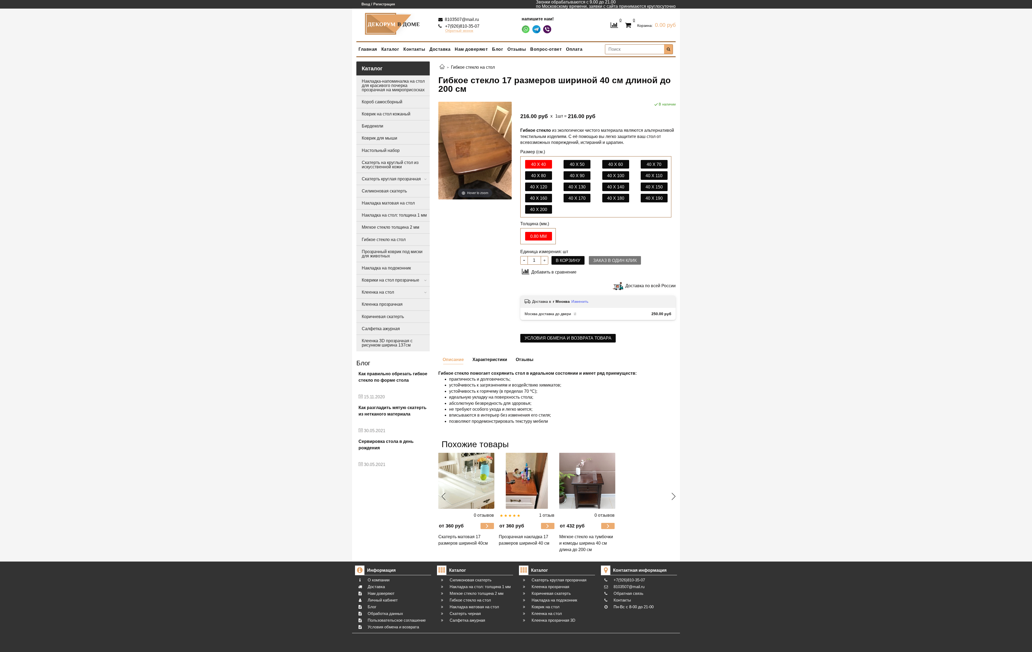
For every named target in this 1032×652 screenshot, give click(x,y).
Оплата (574, 49)
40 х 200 (538, 209)
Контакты (414, 49)
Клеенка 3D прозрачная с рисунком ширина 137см (387, 342)
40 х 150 (654, 187)
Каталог (390, 49)
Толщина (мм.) (534, 224)
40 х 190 (654, 198)
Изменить (579, 301)
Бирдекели (372, 126)
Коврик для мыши (379, 138)
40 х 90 (577, 175)
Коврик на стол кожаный (386, 114)
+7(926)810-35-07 (461, 26)
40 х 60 (615, 164)
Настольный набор (381, 150)
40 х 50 (577, 164)
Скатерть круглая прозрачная (391, 179)
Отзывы (516, 49)
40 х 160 (538, 198)
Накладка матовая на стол (388, 203)
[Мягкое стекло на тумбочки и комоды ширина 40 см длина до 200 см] (587, 481)
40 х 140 (615, 187)
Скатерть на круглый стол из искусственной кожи (390, 164)
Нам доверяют (471, 49)
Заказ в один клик (615, 260)
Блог (497, 49)
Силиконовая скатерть (384, 191)
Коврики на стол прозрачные (390, 280)
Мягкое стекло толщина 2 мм (390, 227)
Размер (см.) (532, 152)
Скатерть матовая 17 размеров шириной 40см (463, 539)
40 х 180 (615, 198)
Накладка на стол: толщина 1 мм (394, 215)
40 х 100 (615, 175)
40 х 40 (538, 164)
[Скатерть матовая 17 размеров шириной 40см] (466, 481)
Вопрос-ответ (546, 49)
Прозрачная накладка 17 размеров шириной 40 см (524, 539)
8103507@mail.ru (461, 19)
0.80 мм (538, 236)
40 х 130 (577, 187)
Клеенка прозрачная (382, 304)
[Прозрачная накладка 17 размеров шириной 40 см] (527, 481)
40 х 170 (577, 198)
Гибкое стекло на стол (384, 239)
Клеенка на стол (378, 292)
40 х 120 (538, 187)
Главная (368, 49)
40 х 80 (538, 175)
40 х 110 (654, 175)
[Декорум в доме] (393, 24)
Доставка (439, 49)
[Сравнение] (614, 24)
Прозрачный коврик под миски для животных (392, 253)
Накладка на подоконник (386, 268)
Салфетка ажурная (381, 328)
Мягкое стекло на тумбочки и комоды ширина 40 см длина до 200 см (586, 543)
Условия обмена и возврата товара (568, 338)
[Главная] (442, 67)
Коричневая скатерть (383, 316)
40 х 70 (654, 164)
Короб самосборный (382, 102)
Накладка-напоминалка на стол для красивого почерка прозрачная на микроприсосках (393, 85)
